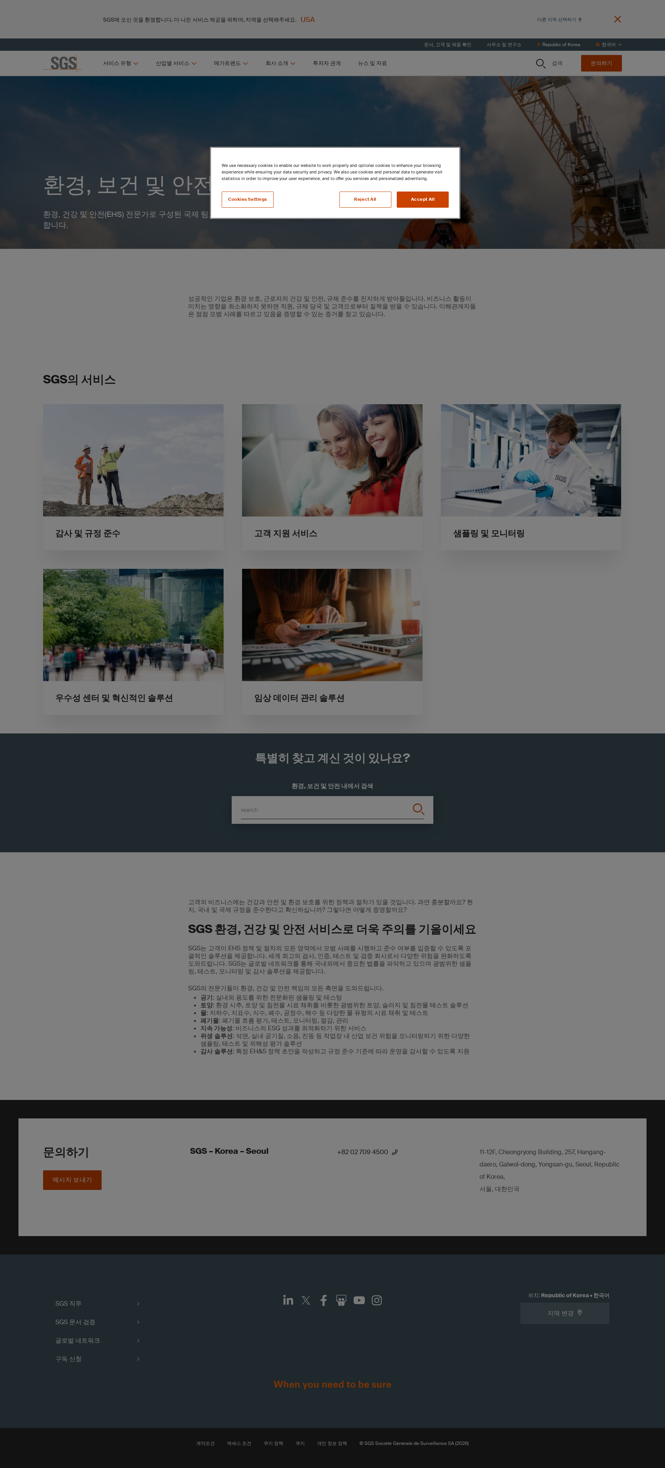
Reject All (365, 199)
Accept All (423, 199)
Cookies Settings (247, 199)
